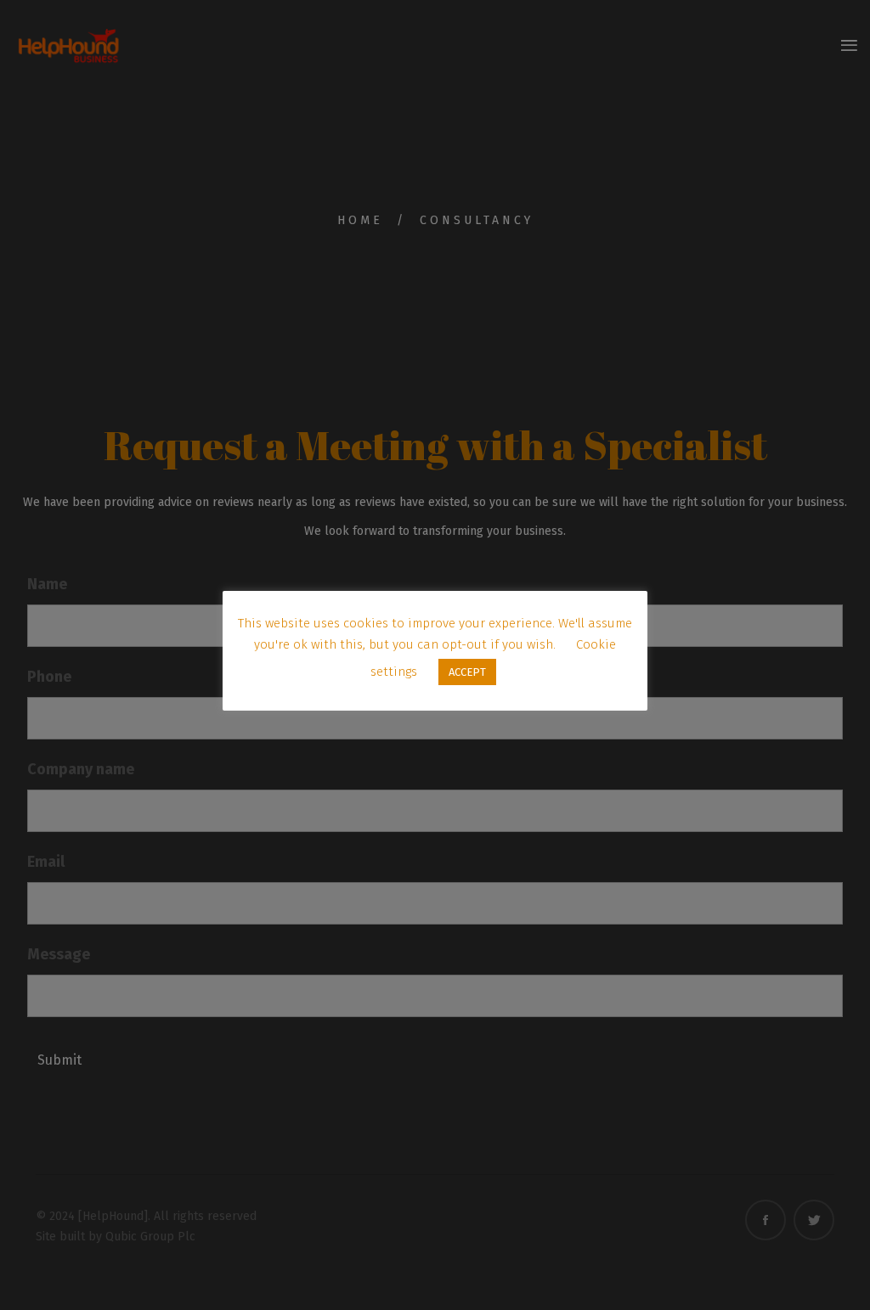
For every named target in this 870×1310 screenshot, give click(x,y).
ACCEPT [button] (467, 672)
